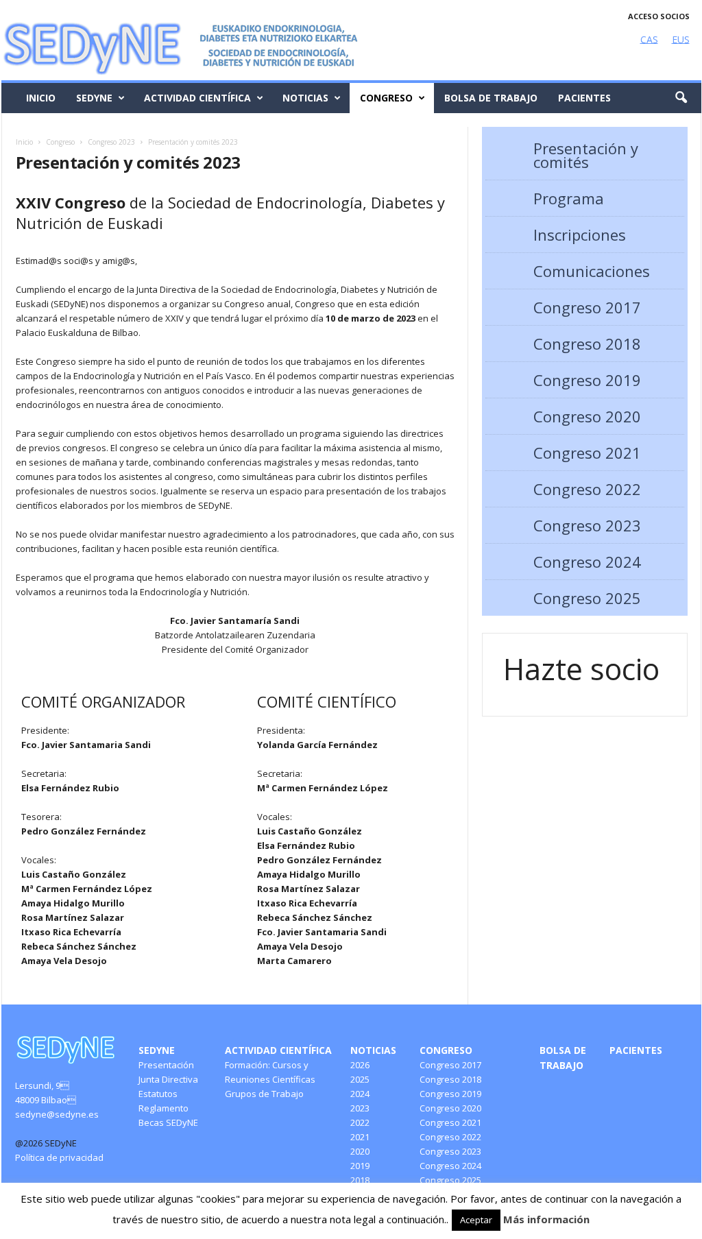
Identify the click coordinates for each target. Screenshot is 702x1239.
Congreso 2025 (587, 598)
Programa (568, 198)
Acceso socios (659, 16)
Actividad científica (197, 97)
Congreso (386, 97)
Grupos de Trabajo (264, 1093)
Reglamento (163, 1108)
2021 (360, 1137)
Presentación (166, 1065)
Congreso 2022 (587, 489)
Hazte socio (581, 669)
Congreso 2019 (587, 380)
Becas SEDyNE (168, 1122)
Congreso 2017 (587, 307)
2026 (360, 1065)
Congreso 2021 (587, 452)
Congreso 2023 (587, 525)
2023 (360, 1108)
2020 (360, 1151)
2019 (360, 1165)
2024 (360, 1093)
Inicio (41, 97)
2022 (360, 1122)
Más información (546, 1219)
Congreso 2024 (587, 561)
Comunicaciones (591, 271)
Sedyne (94, 97)
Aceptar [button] (476, 1220)
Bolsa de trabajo (490, 97)
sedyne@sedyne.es (57, 1114)
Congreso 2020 (587, 416)
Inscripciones (579, 234)
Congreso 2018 (587, 343)
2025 (360, 1079)
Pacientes (584, 97)
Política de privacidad (59, 1157)
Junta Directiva (168, 1079)
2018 (360, 1180)
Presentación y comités (585, 155)
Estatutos (158, 1093)
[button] (681, 98)
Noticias (305, 97)
